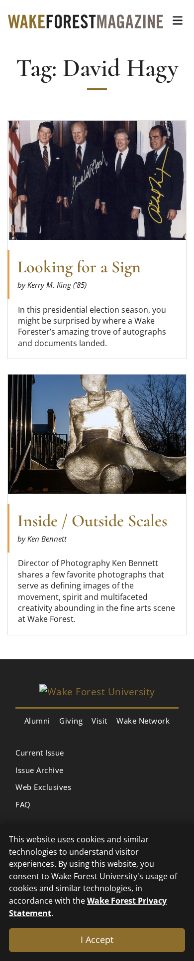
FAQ (23, 804)
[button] (177, 20)
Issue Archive (39, 770)
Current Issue (39, 753)
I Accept (97, 940)
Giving (71, 721)
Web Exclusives (43, 787)
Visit (99, 721)
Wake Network (143, 721)
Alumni (37, 721)
